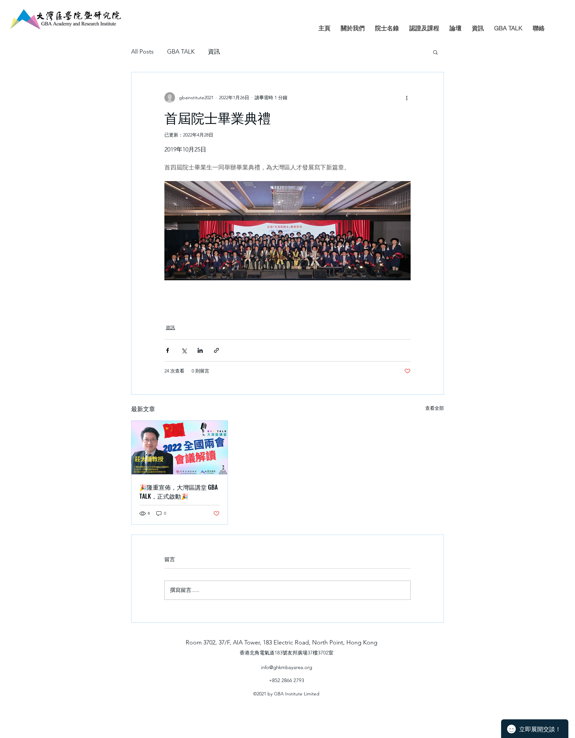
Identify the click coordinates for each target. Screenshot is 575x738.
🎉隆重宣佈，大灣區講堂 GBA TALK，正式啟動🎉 (178, 491)
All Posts (142, 51)
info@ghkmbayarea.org (286, 667)
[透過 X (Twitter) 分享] (184, 350)
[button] (435, 52)
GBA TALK (181, 51)
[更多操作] (407, 98)
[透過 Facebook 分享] (167, 350)
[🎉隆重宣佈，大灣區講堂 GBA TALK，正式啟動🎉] (179, 448)
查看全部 (434, 408)
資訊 (214, 51)
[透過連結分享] (216, 350)
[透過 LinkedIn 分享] (200, 350)
